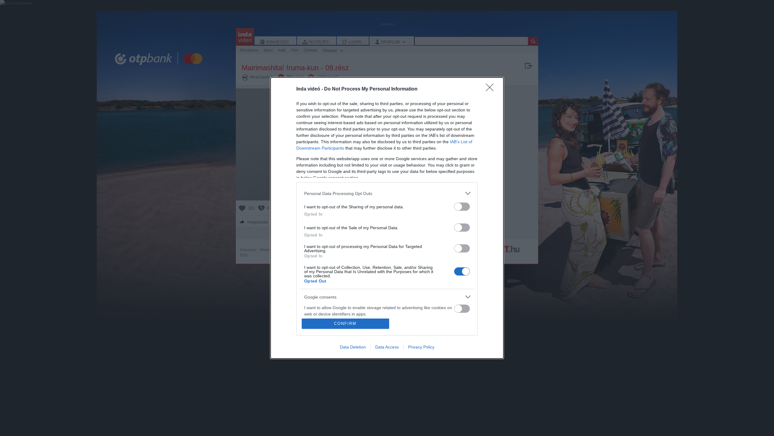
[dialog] (387, 218)
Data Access (387, 347)
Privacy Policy (421, 347)
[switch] (462, 207)
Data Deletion (353, 347)
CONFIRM (345, 323)
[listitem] (387, 193)
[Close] (491, 89)
